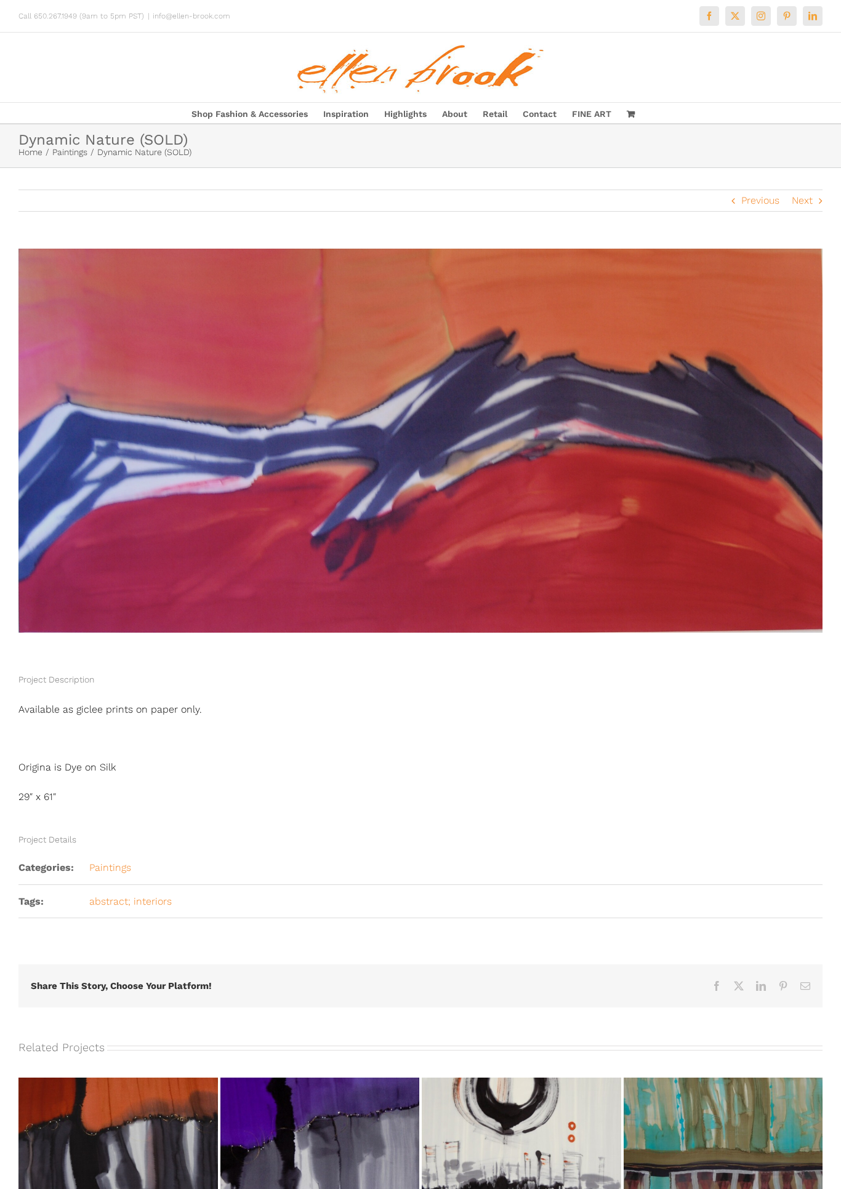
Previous (760, 200)
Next (802, 200)
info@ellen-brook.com (191, 16)
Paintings (110, 867)
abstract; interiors (130, 901)
